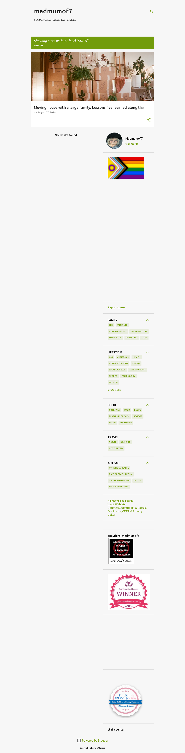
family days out (139, 331)
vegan (112, 422)
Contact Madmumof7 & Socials (127, 507)
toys (144, 338)
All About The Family (120, 501)
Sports (113, 376)
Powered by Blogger (94, 740)
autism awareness (119, 487)
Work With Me (116, 504)
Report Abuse (116, 307)
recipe (137, 410)
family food (115, 338)
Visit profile (131, 143)
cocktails (114, 410)
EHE (111, 325)
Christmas (123, 357)
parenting (131, 338)
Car (111, 357)
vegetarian (126, 422)
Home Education (117, 331)
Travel (112, 442)
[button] (149, 120)
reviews (138, 416)
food (127, 410)
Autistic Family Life (119, 468)
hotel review (116, 448)
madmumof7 (53, 11)
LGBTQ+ (136, 363)
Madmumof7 (134, 138)
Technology (128, 376)
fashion (113, 382)
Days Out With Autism (120, 474)
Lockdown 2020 (117, 370)
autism (137, 480)
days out (125, 442)
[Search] (152, 11)
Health (136, 357)
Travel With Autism (119, 480)
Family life (122, 325)
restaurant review (119, 416)
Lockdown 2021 (138, 370)
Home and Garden (118, 363)
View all (38, 45)
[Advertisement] (129, 242)
